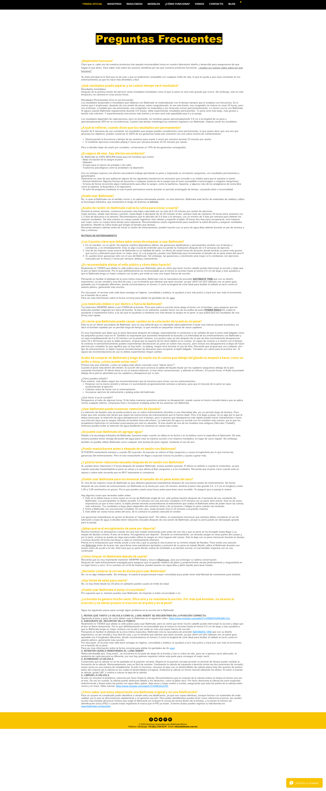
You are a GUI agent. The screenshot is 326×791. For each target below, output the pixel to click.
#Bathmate (163, 559)
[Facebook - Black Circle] (151, 719)
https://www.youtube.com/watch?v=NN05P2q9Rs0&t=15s (199, 618)
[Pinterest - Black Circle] (165, 719)
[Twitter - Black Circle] (160, 719)
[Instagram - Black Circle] (170, 719)
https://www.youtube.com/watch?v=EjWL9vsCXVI (142, 686)
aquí (172, 298)
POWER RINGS (212, 310)
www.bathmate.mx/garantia (95, 706)
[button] (153, 4)
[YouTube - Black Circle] (156, 719)
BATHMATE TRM (202, 631)
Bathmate (91, 545)
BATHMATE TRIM (203, 279)
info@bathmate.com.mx (186, 726)
